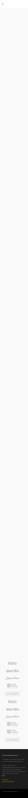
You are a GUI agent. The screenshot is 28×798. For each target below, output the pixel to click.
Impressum (5, 779)
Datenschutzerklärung (8, 781)
